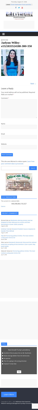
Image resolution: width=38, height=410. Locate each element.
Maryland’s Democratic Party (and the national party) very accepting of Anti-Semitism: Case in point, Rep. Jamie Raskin (18, 244)
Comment (5, 98)
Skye (2, 236)
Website (4, 144)
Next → (33, 83)
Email (3, 134)
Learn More (9, 394)
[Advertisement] (19, 25)
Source (3, 206)
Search (33, 168)
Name (3, 124)
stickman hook (5, 229)
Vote (19, 372)
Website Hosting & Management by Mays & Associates (17, 403)
